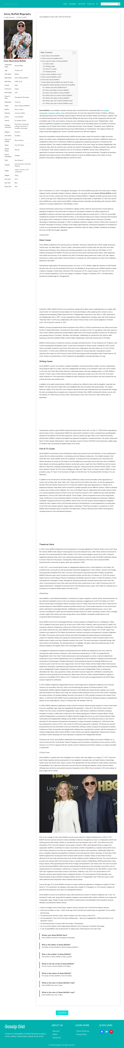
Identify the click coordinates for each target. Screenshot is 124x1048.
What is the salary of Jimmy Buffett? (57, 98)
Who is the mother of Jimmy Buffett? (57, 93)
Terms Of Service (82, 1031)
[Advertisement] (78, 34)
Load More (62, 1013)
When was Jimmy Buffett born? (52, 58)
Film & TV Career (51, 69)
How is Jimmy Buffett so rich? (52, 74)
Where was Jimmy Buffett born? (56, 87)
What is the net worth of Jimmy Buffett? (58, 95)
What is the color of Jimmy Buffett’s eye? (59, 103)
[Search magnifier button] (118, 4)
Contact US (90, 4)
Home (65, 4)
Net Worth (81, 4)
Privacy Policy (81, 1034)
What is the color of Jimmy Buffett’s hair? (59, 101)
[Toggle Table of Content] (73, 53)
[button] (97, 4)
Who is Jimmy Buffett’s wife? (51, 77)
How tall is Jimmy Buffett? (50, 80)
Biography (72, 4)
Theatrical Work (50, 72)
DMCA (55, 1034)
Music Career (49, 64)
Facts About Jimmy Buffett (51, 56)
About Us (56, 1031)
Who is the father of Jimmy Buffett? (57, 90)
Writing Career (50, 66)
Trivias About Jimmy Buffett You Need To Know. (58, 82)
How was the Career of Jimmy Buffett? (55, 61)
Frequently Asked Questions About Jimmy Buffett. (58, 85)
